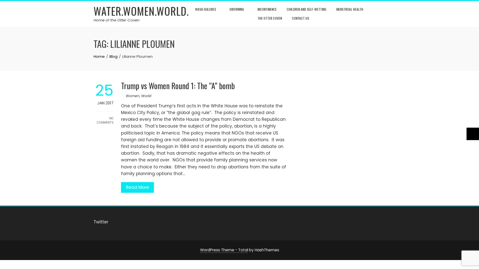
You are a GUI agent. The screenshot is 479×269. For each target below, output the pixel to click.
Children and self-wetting (306, 9)
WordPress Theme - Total (224, 250)
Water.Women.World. (141, 11)
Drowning (237, 9)
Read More (137, 187)
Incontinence (267, 9)
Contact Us (300, 18)
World (146, 95)
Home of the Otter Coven (117, 20)
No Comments (105, 120)
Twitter (101, 222)
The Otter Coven (269, 18)
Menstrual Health (349, 9)
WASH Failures (205, 9)
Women (132, 95)
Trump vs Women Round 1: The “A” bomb (178, 85)
